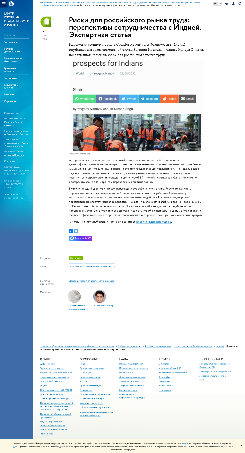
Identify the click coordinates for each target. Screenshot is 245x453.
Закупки (43, 385)
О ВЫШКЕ (46, 359)
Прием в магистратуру (90, 385)
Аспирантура (86, 390)
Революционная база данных (13, 60)
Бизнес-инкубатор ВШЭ (91, 403)
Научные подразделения (131, 363)
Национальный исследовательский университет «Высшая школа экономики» (77, 346)
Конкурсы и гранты (128, 390)
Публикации (165, 390)
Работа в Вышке (47, 433)
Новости (220, 346)
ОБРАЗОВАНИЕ (89, 359)
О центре (10, 35)
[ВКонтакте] (71, 231)
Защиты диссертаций (129, 381)
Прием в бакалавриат (90, 377)
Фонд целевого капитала (52, 394)
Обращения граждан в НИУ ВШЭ (56, 390)
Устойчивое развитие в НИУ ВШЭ (56, 372)
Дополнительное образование (95, 394)
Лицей (83, 363)
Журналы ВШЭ (166, 385)
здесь (185, 443)
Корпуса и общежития (51, 381)
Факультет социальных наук (158, 346)
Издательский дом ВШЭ (170, 368)
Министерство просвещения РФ (215, 371)
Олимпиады (85, 372)
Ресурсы (9, 94)
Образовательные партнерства (95, 407)
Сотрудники (11, 41)
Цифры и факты (47, 363)
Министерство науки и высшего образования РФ (214, 365)
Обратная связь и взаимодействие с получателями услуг (96, 413)
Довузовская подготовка (92, 368)
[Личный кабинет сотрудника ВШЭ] (233, 4)
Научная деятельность (12, 50)
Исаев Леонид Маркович (16, 144)
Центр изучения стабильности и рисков (91, 281)
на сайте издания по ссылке (153, 221)
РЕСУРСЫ (164, 359)
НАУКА (123, 359)
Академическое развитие (131, 385)
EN (220, 3)
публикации (76, 265)
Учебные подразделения (130, 346)
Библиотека (164, 363)
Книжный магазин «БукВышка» (173, 372)
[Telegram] (76, 231)
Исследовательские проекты (133, 368)
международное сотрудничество (100, 265)
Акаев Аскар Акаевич (17, 134)
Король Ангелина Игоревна (15, 153)
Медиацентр (165, 381)
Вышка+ (83, 381)
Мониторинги (126, 372)
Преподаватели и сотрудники (54, 377)
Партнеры (10, 101)
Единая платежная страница (53, 429)
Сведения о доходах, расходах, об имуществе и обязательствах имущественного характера (57, 406)
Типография (164, 377)
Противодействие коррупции (54, 398)
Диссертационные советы (132, 377)
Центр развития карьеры (92, 398)
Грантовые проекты (10, 70)
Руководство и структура (52, 368)
